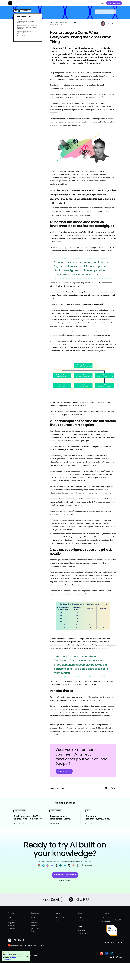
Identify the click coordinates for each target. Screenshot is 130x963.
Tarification (55, 3)
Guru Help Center (60, 917)
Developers (34, 925)
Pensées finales (21, 36)
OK (27, 956)
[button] (19, 3)
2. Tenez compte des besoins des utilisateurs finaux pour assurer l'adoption (27, 27)
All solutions (11, 928)
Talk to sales (105, 917)
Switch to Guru (82, 930)
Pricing (10, 917)
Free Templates (83, 933)
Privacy (36, 955)
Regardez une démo (114, 3)
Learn (33, 917)
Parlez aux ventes (64, 771)
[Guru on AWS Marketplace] (111, 930)
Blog (32, 931)
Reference (34, 923)
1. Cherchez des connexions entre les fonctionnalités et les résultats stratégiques (27, 21)
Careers (80, 917)
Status (57, 920)
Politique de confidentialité (10, 958)
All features (11, 925)
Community (35, 928)
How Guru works (13, 920)
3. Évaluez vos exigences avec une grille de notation (26, 32)
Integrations (11, 923)
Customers (34, 920)
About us (81, 920)
